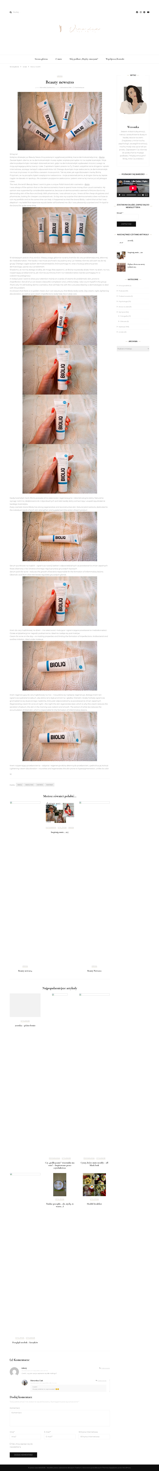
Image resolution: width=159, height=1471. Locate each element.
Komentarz (15, 1408)
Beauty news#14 (25, 971)
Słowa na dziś (124, 307)
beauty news (29, 785)
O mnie (58, 59)
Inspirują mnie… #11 (135, 252)
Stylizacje (25, 1021)
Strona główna (41, 59)
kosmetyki (49, 785)
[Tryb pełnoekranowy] (146, 195)
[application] (133, 188)
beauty (20, 785)
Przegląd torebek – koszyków (25, 1342)
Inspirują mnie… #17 (60, 832)
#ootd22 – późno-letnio (25, 1025)
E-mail (47, 1432)
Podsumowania (125, 296)
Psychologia (54, 1158)
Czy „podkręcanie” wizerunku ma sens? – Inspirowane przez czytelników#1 (59, 1165)
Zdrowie (123, 321)
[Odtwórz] (120, 195)
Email (120, 213)
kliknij (24, 1368)
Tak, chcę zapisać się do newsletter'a (21, 1445)
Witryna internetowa (88, 1432)
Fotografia (51, 827)
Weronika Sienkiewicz (47, 87)
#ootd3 (130, 240)
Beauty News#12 (94, 971)
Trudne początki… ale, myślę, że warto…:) (60, 1205)
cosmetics (40, 785)
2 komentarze (79, 87)
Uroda (60, 76)
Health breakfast (94, 1204)
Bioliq (101, 157)
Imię (12, 1432)
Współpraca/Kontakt (115, 59)
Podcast (122, 291)
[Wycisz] (143, 195)
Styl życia (62, 827)
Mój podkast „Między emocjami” (84, 59)
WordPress (126, 1468)
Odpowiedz (105, 1368)
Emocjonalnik (124, 286)
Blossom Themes (101, 1468)
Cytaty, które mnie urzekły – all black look (94, 1164)
